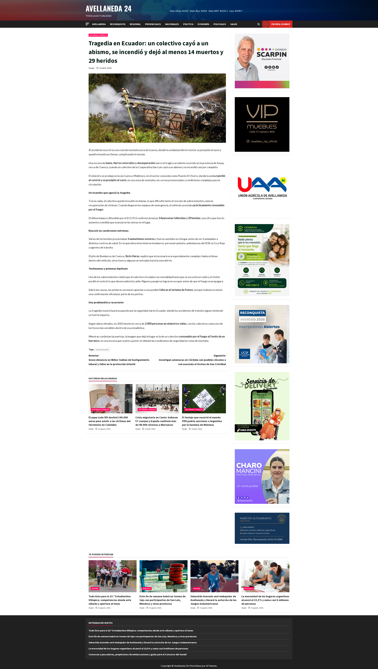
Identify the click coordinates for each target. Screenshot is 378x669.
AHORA (95, 588)
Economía (203, 24)
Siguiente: (192, 360)
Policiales (220, 24)
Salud (233, 24)
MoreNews (196, 665)
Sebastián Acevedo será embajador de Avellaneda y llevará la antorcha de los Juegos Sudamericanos (213, 600)
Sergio (91, 68)
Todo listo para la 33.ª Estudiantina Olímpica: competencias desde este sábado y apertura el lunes (110, 600)
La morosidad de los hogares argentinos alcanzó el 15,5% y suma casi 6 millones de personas (265, 600)
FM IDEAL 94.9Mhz (280, 24)
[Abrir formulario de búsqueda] (259, 24)
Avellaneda (99, 24)
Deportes (147, 588)
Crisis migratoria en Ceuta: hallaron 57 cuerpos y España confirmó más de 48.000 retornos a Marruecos (156, 421)
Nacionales (172, 24)
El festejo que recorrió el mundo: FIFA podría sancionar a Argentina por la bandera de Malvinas (202, 421)
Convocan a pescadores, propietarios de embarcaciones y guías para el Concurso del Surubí (137, 654)
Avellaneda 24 (109, 8)
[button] (87, 24)
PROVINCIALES (153, 24)
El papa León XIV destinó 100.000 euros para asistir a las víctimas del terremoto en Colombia (110, 421)
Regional (135, 24)
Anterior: (119, 360)
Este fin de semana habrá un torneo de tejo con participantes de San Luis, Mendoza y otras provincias (163, 600)
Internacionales (102, 349)
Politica (188, 24)
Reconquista (117, 24)
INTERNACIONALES (98, 35)
